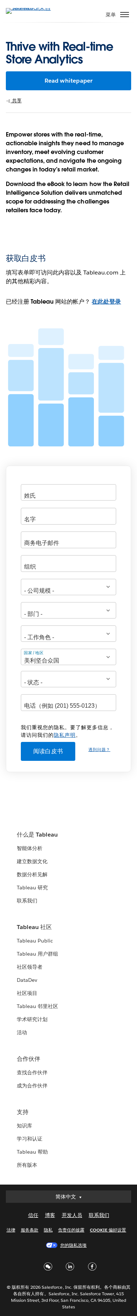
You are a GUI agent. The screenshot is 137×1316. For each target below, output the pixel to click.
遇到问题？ (99, 749)
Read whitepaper (69, 80)
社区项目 (27, 993)
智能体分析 (29, 848)
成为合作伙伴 (32, 1085)
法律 (11, 1230)
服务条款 (29, 1230)
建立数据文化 (32, 861)
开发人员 (72, 1215)
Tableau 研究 (32, 887)
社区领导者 (29, 967)
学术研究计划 (32, 1019)
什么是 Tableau (37, 834)
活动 (22, 1032)
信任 (33, 1215)
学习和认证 (29, 1138)
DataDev (27, 980)
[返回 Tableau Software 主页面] (31, 8)
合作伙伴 (28, 1059)
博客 (50, 1215)
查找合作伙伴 (32, 1072)
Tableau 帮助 (32, 1152)
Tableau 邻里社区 (37, 1006)
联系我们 (27, 900)
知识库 (24, 1125)
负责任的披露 (71, 1230)
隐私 (48, 1230)
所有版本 (27, 1165)
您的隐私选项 (73, 1245)
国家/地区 (34, 653)
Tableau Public (35, 940)
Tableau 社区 (34, 927)
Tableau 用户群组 (37, 954)
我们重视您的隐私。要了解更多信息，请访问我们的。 (67, 731)
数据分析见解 (32, 874)
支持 (22, 1112)
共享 (16, 101)
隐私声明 (65, 735)
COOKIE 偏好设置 (108, 1230)
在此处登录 (106, 301)
